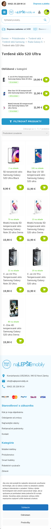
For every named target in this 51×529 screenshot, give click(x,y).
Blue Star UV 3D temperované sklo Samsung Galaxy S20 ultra (20, 92)
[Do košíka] (46, 79)
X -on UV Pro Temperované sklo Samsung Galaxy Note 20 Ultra (20, 78)
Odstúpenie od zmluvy (12, 418)
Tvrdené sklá (34, 38)
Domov (5, 38)
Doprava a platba (41, 3)
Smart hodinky (8, 460)
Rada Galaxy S (35, 42)
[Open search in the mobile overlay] (25, 20)
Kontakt (5, 434)
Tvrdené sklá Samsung (13, 42)
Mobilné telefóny (9, 449)
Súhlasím (25, 507)
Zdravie (5, 471)
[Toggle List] (46, 133)
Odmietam (25, 515)
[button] (4, 12)
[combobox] (23, 133)
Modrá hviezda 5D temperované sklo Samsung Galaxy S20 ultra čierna (20, 106)
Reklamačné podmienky (12, 428)
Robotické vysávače (11, 465)
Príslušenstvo (18, 38)
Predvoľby (25, 522)
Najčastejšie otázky (10, 423)
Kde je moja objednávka (12, 412)
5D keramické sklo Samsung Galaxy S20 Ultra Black (12, 175)
